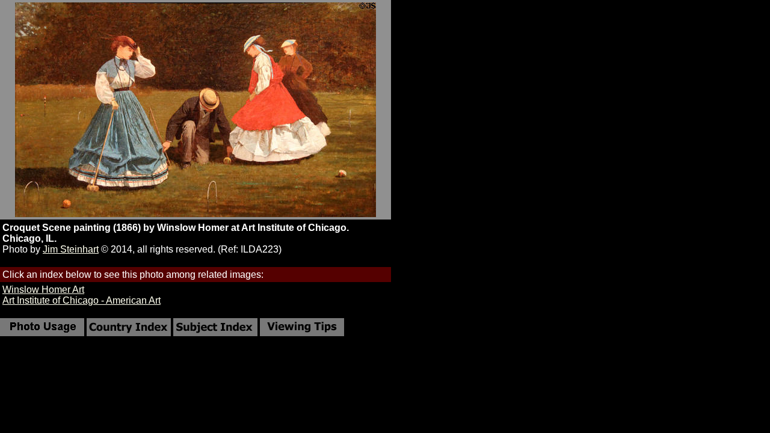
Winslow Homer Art (43, 289)
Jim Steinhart (71, 249)
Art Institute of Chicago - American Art (81, 300)
